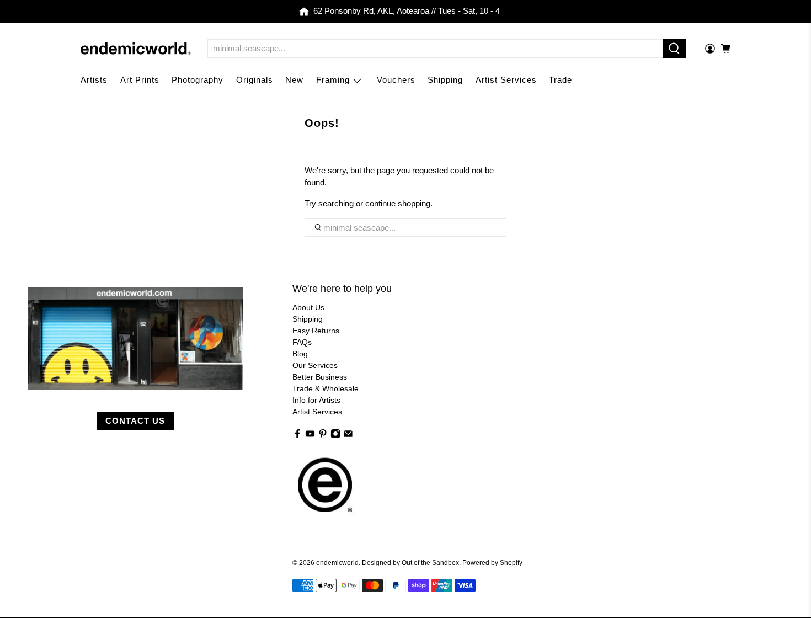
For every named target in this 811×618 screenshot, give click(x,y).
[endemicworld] (136, 48)
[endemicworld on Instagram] (335, 435)
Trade (560, 79)
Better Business (319, 376)
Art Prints (139, 79)
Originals (254, 79)
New (294, 79)
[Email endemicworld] (348, 435)
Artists (94, 79)
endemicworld (337, 562)
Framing (333, 79)
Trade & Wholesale (325, 388)
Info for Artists (316, 400)
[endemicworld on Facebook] (297, 435)
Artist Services (506, 79)
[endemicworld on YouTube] (310, 435)
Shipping (445, 79)
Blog (300, 353)
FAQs (302, 342)
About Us (308, 307)
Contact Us (135, 420)
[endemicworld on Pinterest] (323, 435)
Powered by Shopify (492, 562)
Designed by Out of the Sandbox (410, 562)
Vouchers (396, 79)
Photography (197, 79)
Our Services (315, 365)
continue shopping (397, 203)
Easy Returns (315, 330)
